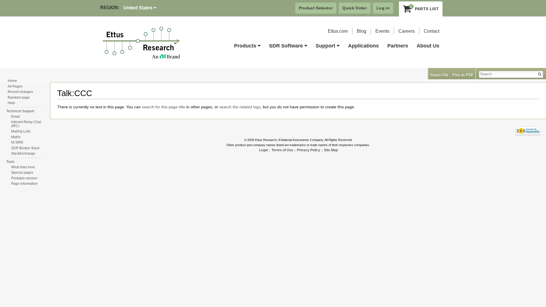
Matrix (15, 137)
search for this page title (163, 107)
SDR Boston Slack (25, 148)
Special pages (22, 173)
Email (15, 117)
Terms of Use (282, 150)
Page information (24, 184)
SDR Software (286, 46)
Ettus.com (338, 31)
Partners (397, 46)
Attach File (439, 75)
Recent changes (20, 92)
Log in (383, 8)
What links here (23, 167)
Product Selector (316, 8)
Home (12, 81)
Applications (363, 46)
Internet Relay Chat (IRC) (26, 124)
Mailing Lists (20, 131)
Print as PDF (462, 75)
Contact (431, 31)
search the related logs (239, 107)
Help (11, 103)
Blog (361, 31)
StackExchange (23, 153)
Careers (406, 31)
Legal (263, 150)
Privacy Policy (308, 150)
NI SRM (17, 142)
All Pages (15, 86)
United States (138, 7)
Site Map (331, 150)
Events (382, 31)
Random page (19, 97)
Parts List (424, 7)
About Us (428, 46)
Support (325, 46)
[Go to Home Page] (141, 42)
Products (245, 46)
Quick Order (354, 8)
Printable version (24, 178)
